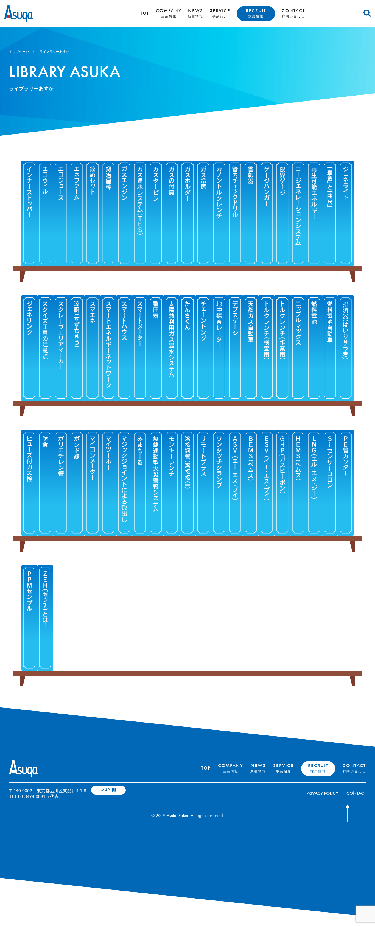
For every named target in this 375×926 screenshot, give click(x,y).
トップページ (19, 52)
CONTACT (293, 13)
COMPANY (168, 13)
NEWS (195, 13)
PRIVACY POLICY (322, 793)
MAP (106, 790)
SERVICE (220, 13)
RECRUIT (256, 13)
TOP (145, 13)
